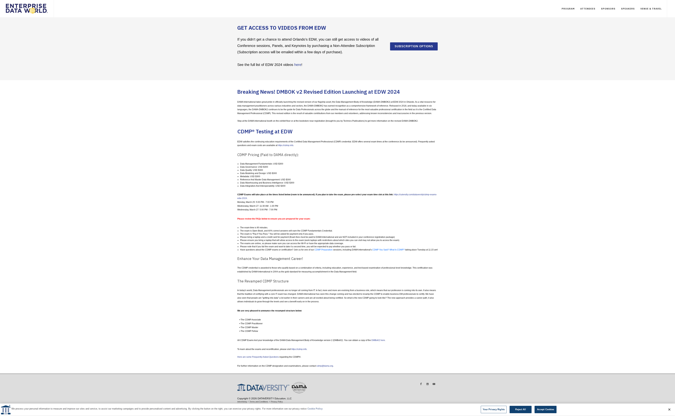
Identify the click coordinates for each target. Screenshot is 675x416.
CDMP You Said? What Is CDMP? (388, 250)
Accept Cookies (545, 409)
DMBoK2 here (378, 340)
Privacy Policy (277, 402)
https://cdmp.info (285, 145)
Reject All (520, 409)
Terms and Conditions (258, 402)
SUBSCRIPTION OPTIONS (414, 46)
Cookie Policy (315, 408)
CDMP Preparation (323, 250)
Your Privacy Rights (494, 409)
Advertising (242, 402)
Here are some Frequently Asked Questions (258, 357)
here (297, 65)
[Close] (669, 409)
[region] (337, 410)
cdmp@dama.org (325, 366)
